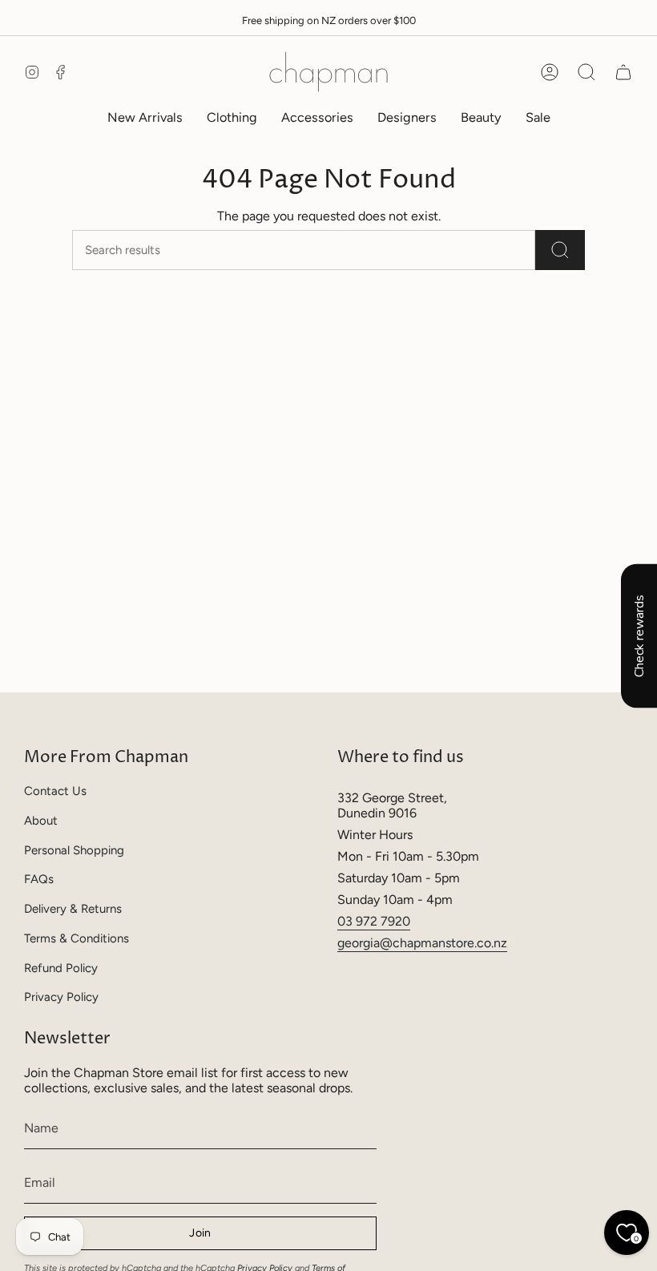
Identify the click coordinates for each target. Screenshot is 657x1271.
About (41, 820)
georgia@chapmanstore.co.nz (422, 942)
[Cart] (623, 72)
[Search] (560, 250)
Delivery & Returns (73, 909)
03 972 (359, 921)
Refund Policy (61, 968)
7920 (395, 921)
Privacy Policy (61, 997)
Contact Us (55, 791)
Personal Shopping (74, 850)
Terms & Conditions (76, 938)
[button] (232, 118)
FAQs (39, 879)
